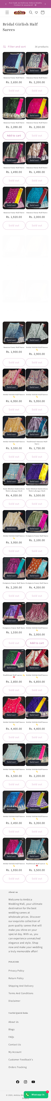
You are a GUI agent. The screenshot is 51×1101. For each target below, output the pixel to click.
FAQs (11, 1036)
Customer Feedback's (20, 1059)
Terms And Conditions (20, 993)
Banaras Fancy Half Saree (14, 78)
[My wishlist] (36, 12)
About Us (13, 1021)
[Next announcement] (45, 4)
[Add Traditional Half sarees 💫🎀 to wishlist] (21, 653)
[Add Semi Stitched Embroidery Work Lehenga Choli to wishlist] (21, 466)
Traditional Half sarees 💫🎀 (14, 676)
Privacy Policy (16, 970)
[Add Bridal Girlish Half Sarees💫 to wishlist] (44, 325)
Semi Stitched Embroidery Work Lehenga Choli (14, 490)
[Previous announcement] (6, 4)
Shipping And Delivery (21, 985)
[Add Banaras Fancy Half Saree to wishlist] (21, 55)
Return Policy (16, 978)
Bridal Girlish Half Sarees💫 (37, 348)
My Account (15, 1052)
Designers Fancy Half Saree (37, 536)
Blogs (11, 1029)
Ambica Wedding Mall (23, 1095)
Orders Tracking (17, 1067)
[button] (7, 12)
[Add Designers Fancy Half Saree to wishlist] (44, 514)
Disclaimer (14, 1000)
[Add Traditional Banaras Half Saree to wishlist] (44, 419)
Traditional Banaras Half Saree (37, 443)
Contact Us (14, 1044)
